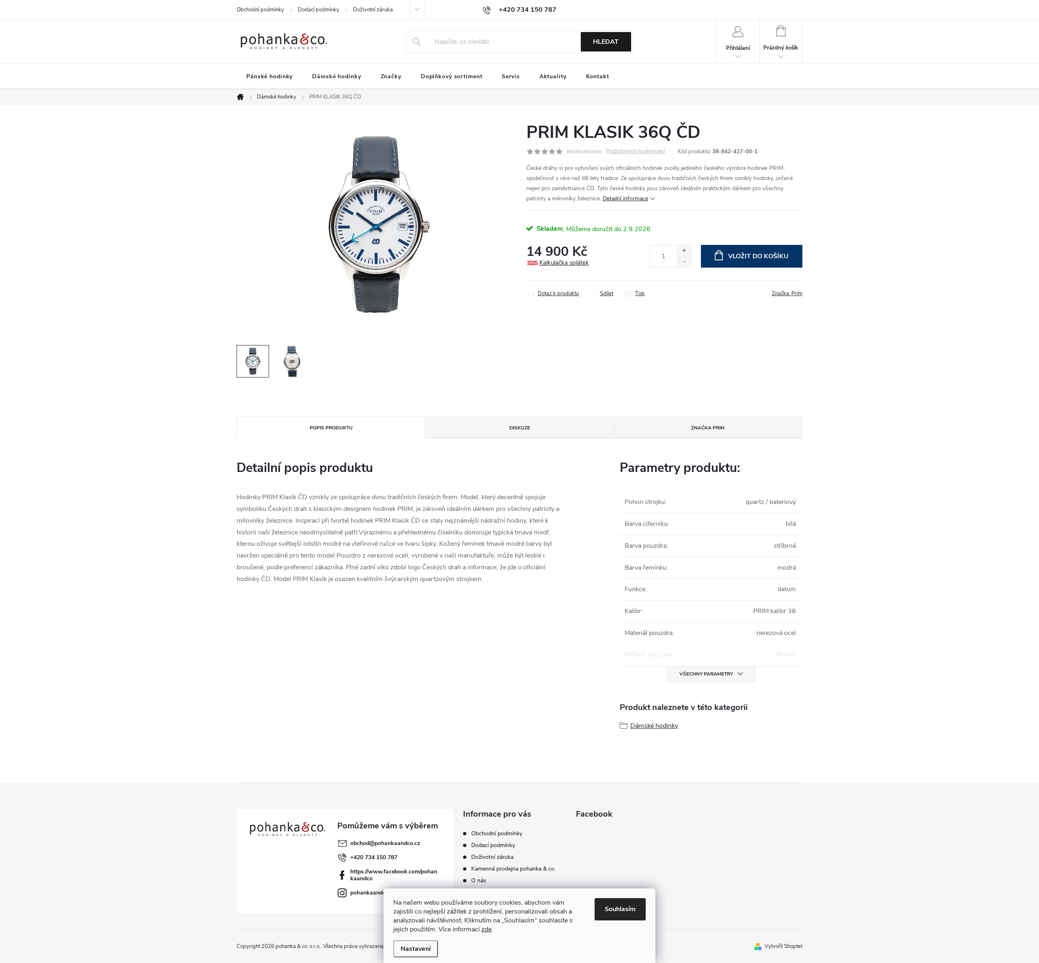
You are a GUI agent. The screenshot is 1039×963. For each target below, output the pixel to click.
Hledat (606, 41)
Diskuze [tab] (519, 428)
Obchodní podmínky (260, 9)
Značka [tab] (707, 428)
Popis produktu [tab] (331, 428)
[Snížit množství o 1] (684, 261)
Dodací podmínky (318, 9)
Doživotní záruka (373, 9)
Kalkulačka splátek (564, 263)
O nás (478, 880)
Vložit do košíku (758, 256)
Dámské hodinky (654, 725)
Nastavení (416, 948)
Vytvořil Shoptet (783, 946)
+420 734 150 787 (373, 857)
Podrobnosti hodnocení (635, 151)
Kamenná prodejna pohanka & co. (513, 869)
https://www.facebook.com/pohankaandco (393, 875)
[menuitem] (269, 76)
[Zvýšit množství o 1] (684, 250)
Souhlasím (620, 909)
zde (486, 929)
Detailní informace (625, 198)
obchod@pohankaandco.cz (385, 843)
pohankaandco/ (370, 893)
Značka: (787, 293)
